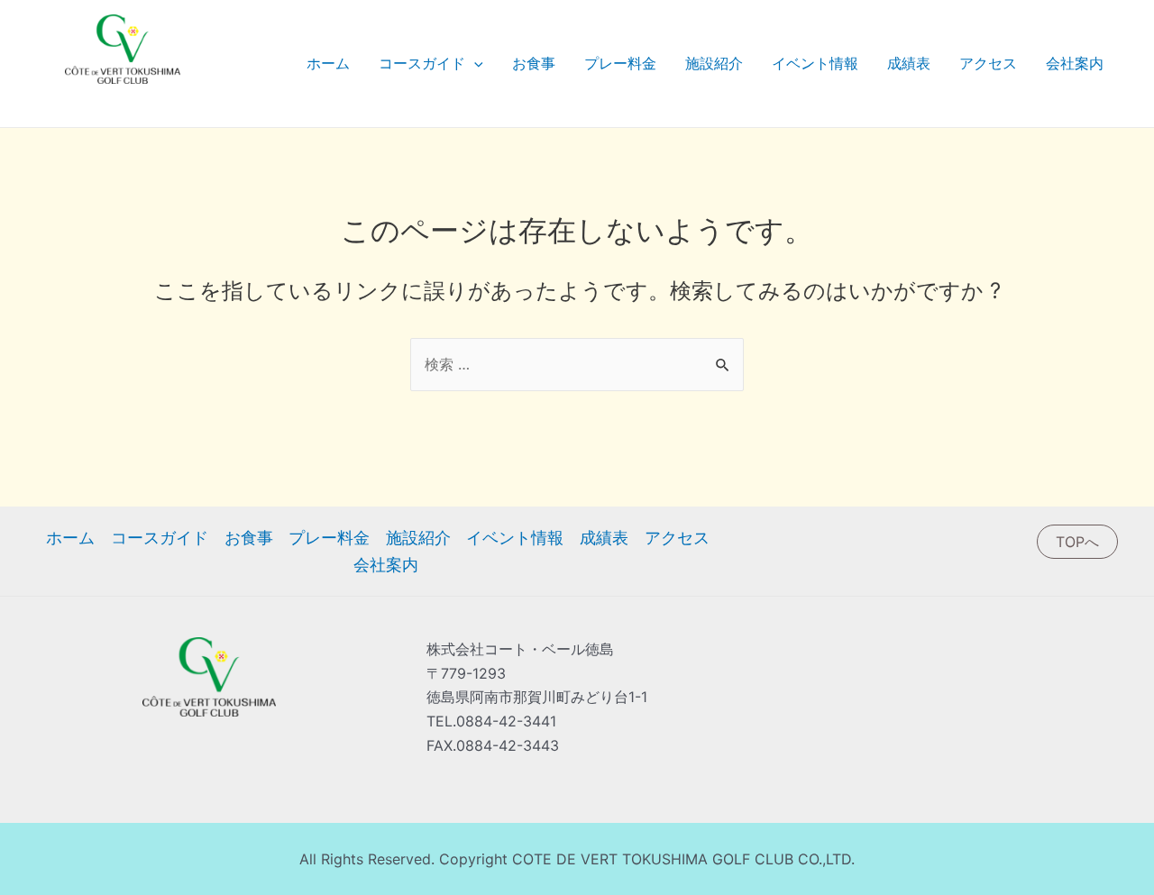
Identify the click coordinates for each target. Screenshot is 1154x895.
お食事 (533, 63)
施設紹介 (714, 63)
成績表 (908, 63)
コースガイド (422, 63)
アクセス (988, 63)
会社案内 (1075, 63)
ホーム (328, 63)
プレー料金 (620, 63)
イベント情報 (815, 63)
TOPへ (1077, 542)
